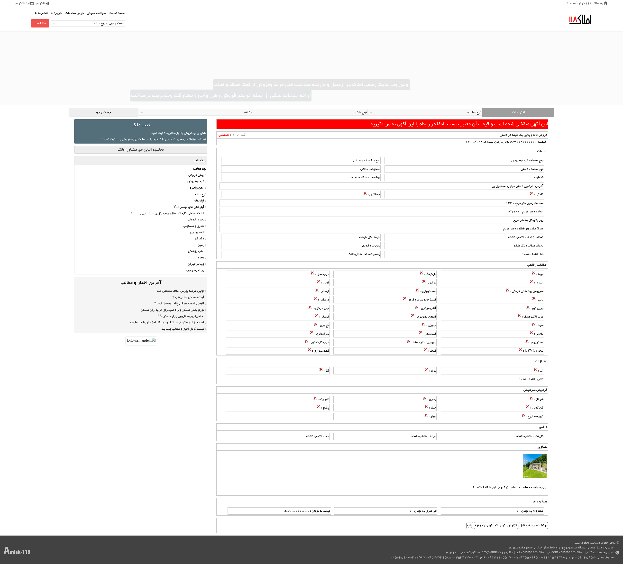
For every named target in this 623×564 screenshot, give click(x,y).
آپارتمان (199, 201)
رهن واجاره (197, 188)
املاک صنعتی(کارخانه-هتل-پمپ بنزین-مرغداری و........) (167, 213)
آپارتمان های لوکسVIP (188, 207)
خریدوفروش (195, 181)
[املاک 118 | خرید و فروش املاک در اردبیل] (580, 19)
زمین (201, 245)
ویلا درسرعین (195, 270)
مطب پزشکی (196, 251)
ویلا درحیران (196, 264)
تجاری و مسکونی (193, 226)
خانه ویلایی (197, 232)
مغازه (201, 258)
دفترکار (199, 239)
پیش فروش (196, 175)
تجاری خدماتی (195, 220)
